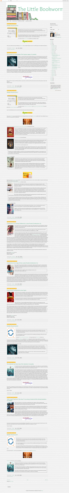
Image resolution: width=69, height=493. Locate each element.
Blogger (42, 490)
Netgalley (12, 315)
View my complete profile (58, 37)
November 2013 (54, 46)
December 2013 (54, 45)
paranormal (13, 87)
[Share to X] (19, 48)
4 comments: (13, 217)
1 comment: (13, 319)
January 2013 (53, 75)
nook (16, 218)
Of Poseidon (26, 38)
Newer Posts (8, 479)
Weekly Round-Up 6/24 (12, 25)
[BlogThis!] (18, 48)
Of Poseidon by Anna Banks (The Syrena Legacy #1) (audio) (21, 54)
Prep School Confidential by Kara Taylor (16, 290)
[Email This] (17, 48)
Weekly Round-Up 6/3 (12, 434)
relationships (17, 285)
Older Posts (46, 479)
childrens (10, 429)
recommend (34, 116)
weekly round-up (12, 49)
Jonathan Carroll (55, 88)
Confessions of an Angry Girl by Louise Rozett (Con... (56, 60)
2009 (51, 80)
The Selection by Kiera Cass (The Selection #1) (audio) (20, 364)
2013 (51, 44)
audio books (10, 87)
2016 (51, 40)
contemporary (10, 285)
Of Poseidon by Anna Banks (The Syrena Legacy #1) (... (56, 55)
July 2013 (53, 51)
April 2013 (53, 71)
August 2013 (53, 50)
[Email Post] (16, 217)
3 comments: (13, 357)
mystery (15, 429)
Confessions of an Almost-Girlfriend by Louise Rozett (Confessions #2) (24, 223)
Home (27, 479)
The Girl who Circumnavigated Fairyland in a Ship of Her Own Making (17, 126)
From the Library (14, 218)
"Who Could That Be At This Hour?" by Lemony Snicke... (56, 67)
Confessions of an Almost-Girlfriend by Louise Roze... (56, 58)
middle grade (12, 429)
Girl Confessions (14, 285)
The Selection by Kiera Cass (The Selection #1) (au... (56, 65)
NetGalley (12, 252)
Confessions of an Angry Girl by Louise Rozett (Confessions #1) (22, 263)
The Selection (9, 460)
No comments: (13, 256)
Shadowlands (9, 156)
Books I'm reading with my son (25, 450)
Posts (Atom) (11, 481)
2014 (51, 43)
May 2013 (53, 70)
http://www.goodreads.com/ (58, 90)
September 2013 (54, 49)
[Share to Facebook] (20, 48)
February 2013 (53, 74)
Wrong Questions (18, 429)
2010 (51, 79)
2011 (51, 78)
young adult (20, 87)
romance (15, 87)
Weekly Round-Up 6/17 (12, 92)
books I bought (10, 218)
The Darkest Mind (17, 137)
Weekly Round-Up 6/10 (12, 326)
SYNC (21, 45)
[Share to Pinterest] (21, 48)
